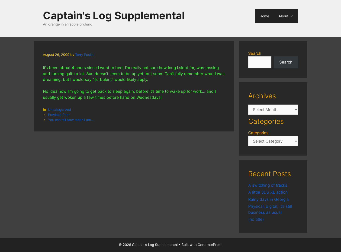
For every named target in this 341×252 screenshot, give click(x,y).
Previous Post (59, 115)
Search (254, 53)
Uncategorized (59, 110)
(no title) (256, 219)
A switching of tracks (267, 185)
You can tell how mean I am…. (71, 120)
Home (264, 16)
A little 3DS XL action (268, 192)
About (283, 16)
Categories (258, 133)
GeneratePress (210, 244)
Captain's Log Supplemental (114, 15)
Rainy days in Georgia (268, 199)
